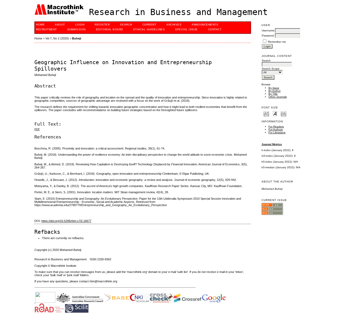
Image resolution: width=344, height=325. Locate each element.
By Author (274, 90)
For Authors (275, 129)
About (60, 24)
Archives (173, 24)
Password (268, 35)
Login (80, 24)
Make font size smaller (266, 113)
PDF (37, 129)
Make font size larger (283, 113)
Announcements (205, 24)
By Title (273, 93)
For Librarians (276, 132)
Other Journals (277, 96)
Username (268, 30)
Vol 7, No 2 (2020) (57, 38)
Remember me (277, 41)
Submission (76, 29)
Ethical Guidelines (149, 29)
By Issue (273, 87)
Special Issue (186, 29)
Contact (215, 29)
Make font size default (275, 113)
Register (102, 24)
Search (126, 24)
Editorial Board (109, 29)
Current (149, 24)
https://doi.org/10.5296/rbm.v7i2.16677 (66, 220)
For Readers (276, 126)
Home (40, 24)
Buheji (76, 38)
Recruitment (46, 29)
